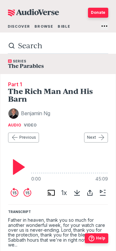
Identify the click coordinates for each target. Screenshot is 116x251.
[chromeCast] (51, 193)
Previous (27, 137)
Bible (64, 26)
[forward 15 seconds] (27, 192)
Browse (43, 26)
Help (100, 238)
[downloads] (77, 193)
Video (30, 125)
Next (91, 137)
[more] (104, 26)
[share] (90, 193)
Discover (19, 26)
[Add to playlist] (103, 193)
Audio (14, 125)
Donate (98, 12)
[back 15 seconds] (14, 192)
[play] (17, 167)
